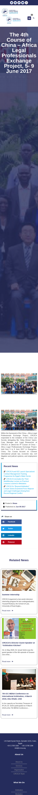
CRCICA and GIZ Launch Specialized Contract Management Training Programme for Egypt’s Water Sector (19, 474)
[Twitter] (19, 2)
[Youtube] (22, 2)
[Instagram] (26, 2)
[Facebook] (15, 2)
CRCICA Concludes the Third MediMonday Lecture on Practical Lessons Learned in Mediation (16, 481)
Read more (7, 611)
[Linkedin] (11, 2)
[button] (32, 14)
